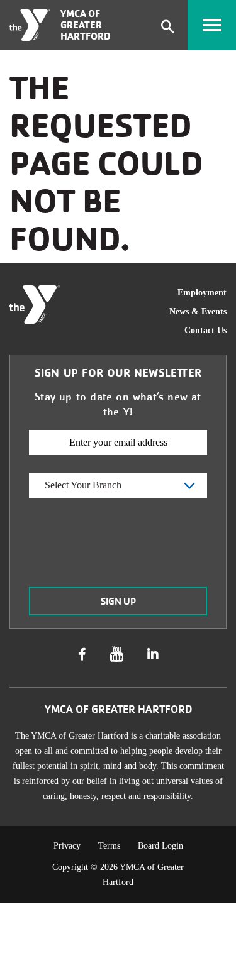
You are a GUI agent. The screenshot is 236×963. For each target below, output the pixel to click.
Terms (109, 845)
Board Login (160, 845)
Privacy (67, 845)
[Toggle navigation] (212, 25)
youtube (116, 654)
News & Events (198, 311)
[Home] (29, 25)
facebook (82, 654)
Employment (202, 292)
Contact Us (205, 330)
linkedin (153, 654)
